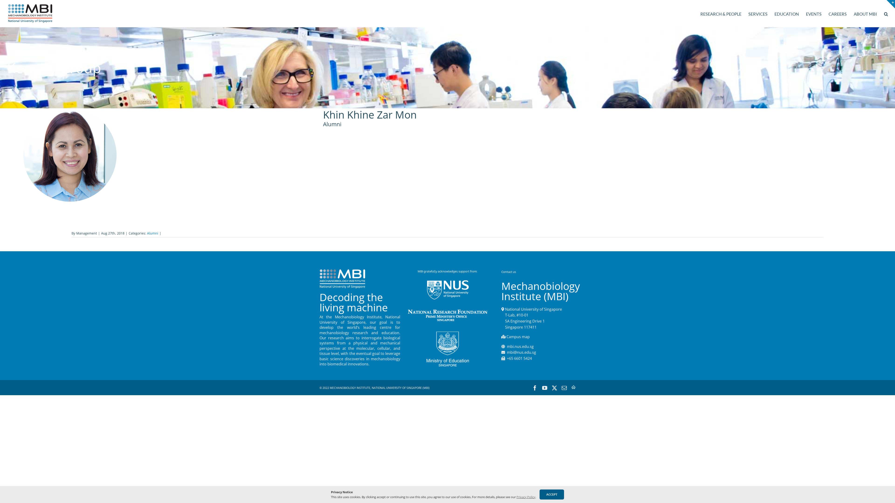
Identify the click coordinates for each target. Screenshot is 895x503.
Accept (551, 494)
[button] (886, 13)
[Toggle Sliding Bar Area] (891, 4)
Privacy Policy (525, 497)
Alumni (152, 233)
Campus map (518, 336)
